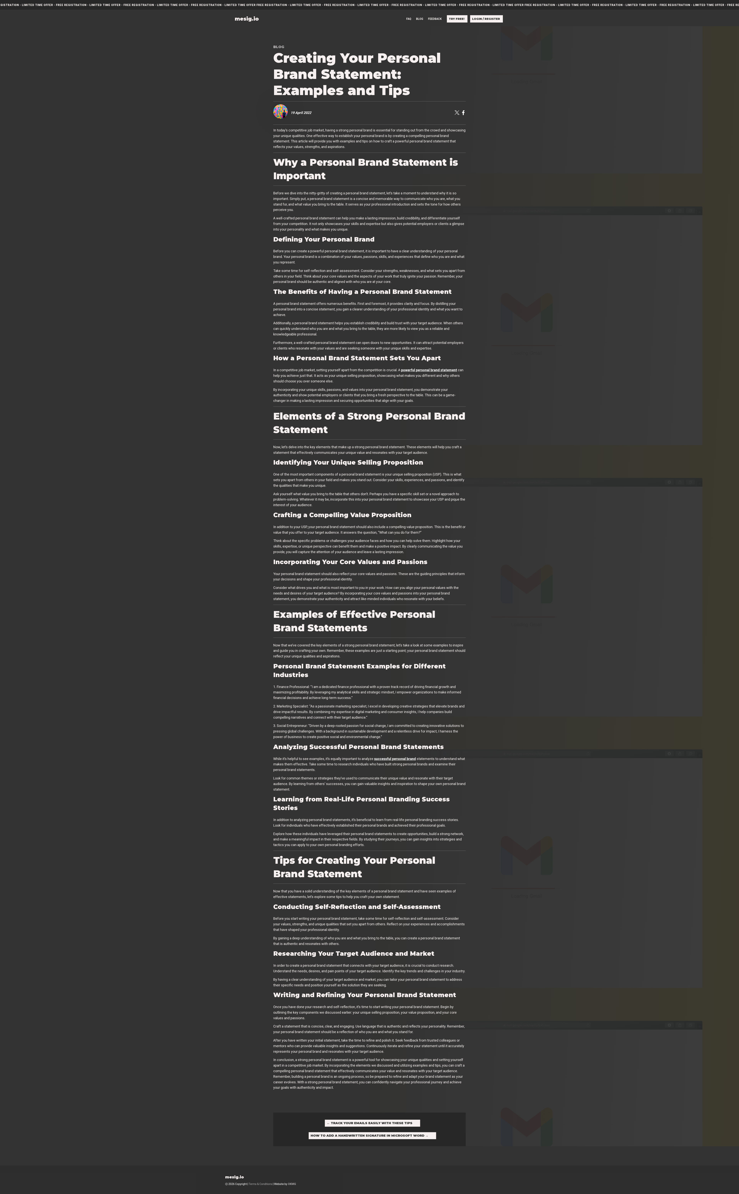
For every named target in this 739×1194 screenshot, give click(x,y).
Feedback (435, 18)
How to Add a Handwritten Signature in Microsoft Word (369, 1135)
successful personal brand (395, 759)
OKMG (292, 1184)
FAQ (408, 18)
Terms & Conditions (260, 1184)
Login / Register (486, 19)
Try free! (457, 19)
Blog (419, 18)
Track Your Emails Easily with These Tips (369, 1123)
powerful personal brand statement (429, 370)
